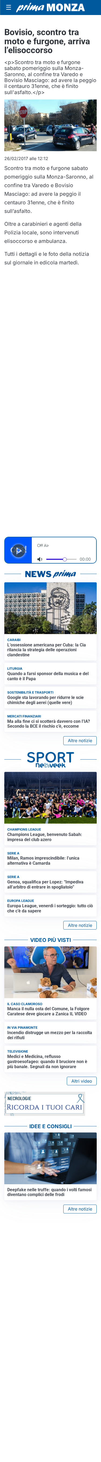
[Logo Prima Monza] (50, 7)
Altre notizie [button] (80, 740)
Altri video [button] (81, 1081)
